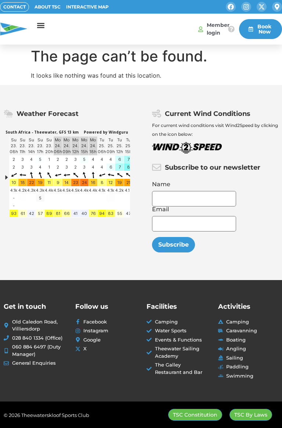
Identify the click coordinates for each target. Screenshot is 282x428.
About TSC (48, 7)
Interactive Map (87, 7)
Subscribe (173, 244)
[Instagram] (246, 7)
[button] (41, 25)
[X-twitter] (262, 7)
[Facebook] (231, 7)
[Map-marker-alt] (277, 7)
